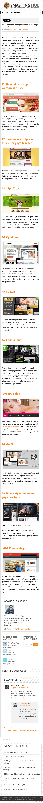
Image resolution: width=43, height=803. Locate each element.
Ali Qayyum (13, 29)
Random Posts (23, 746)
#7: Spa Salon (11, 393)
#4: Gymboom (10, 237)
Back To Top (39, 801)
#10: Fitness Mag (13, 548)
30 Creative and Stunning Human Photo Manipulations (22, 774)
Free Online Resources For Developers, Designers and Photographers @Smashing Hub (21, 5)
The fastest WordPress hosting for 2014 (9, 661)
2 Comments (25, 29)
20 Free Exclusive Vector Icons (14, 757)
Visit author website (23, 629)
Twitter (9, 629)
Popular (8, 746)
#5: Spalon (8, 291)
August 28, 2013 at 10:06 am (20, 688)
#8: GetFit (8, 444)
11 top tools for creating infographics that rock (23, 730)
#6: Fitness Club (11, 340)
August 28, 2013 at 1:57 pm (27, 706)
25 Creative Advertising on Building (15, 752)
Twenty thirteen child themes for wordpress (17, 728)
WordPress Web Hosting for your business (11, 645)
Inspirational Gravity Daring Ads (14, 785)
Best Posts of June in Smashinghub (15, 789)
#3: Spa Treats (11, 188)
